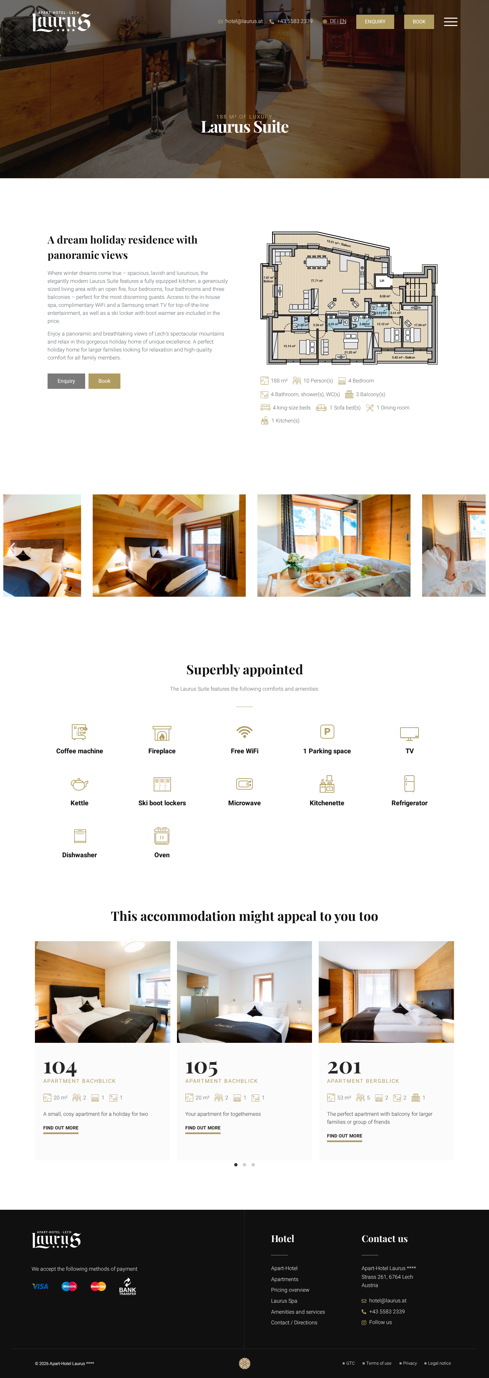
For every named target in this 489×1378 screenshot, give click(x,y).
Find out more (61, 1128)
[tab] (236, 1164)
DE (333, 21)
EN (343, 21)
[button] (12, 546)
